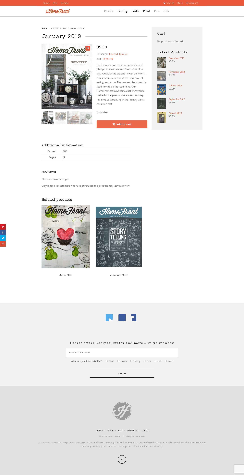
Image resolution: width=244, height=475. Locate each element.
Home (44, 28)
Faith (135, 11)
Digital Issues (58, 28)
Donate (65, 2)
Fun (157, 11)
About (46, 2)
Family (122, 11)
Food (146, 11)
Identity (108, 58)
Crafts (109, 11)
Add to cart (123, 124)
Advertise (132, 430)
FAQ (55, 2)
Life (167, 11)
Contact (146, 430)
